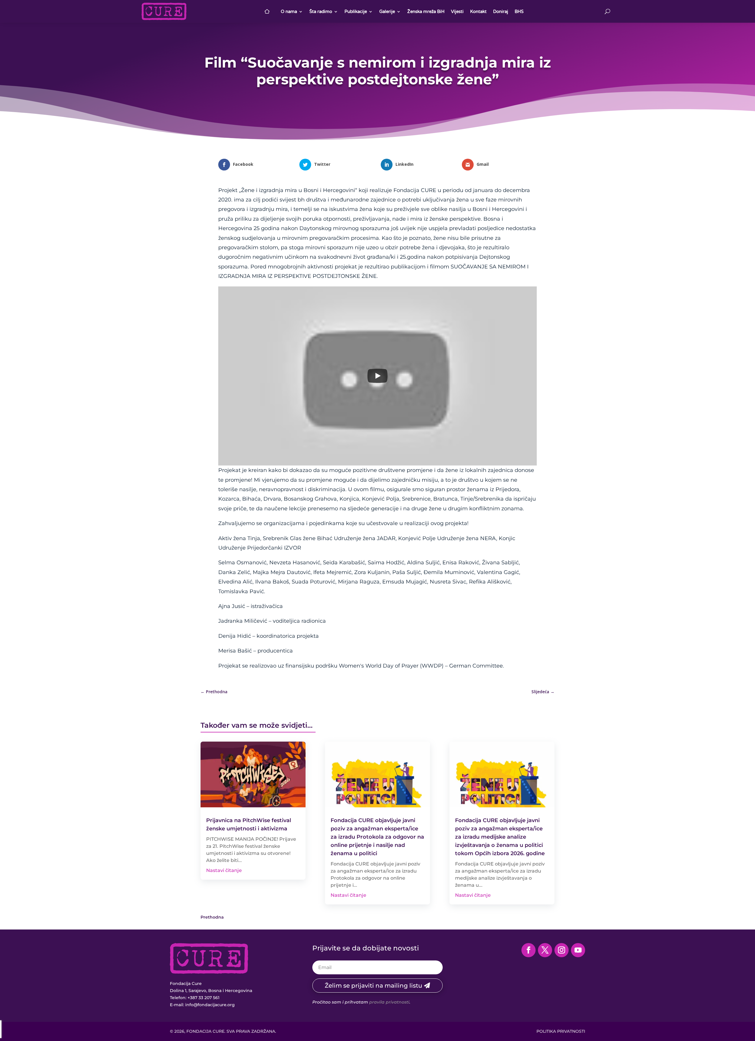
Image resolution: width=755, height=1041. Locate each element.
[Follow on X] (545, 950)
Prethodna (212, 917)
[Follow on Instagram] (561, 950)
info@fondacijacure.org (210, 1004)
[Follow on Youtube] (578, 950)
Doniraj (500, 11)
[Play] (377, 376)
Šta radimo (320, 11)
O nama (289, 11)
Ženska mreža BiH (425, 11)
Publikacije (355, 11)
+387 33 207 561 (203, 997)
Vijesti (457, 11)
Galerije (387, 11)
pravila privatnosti (389, 1002)
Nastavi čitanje (224, 870)
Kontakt (478, 11)
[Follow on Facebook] (528, 950)
